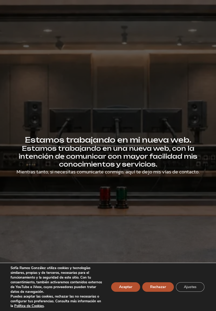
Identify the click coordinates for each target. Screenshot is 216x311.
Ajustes (190, 286)
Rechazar (158, 286)
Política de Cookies (29, 306)
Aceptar (125, 286)
